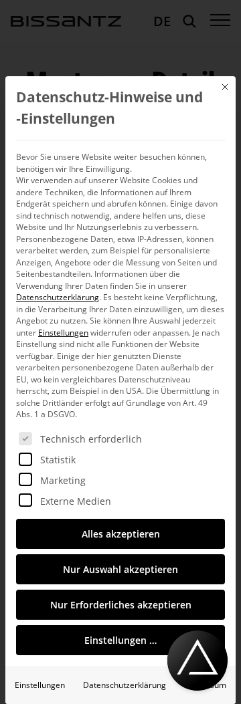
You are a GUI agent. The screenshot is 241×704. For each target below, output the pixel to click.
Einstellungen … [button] (120, 640)
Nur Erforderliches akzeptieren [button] (120, 604)
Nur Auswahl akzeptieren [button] (120, 569)
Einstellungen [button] (63, 332)
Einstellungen (40, 685)
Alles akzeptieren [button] (121, 533)
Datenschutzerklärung (57, 297)
